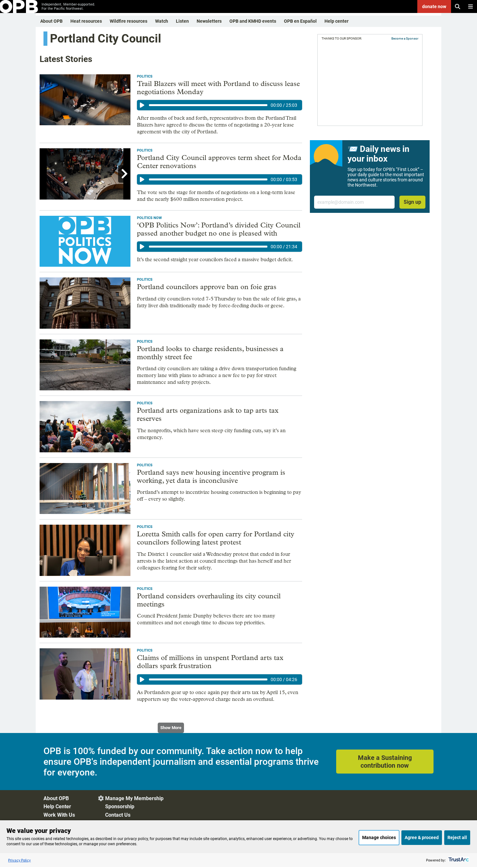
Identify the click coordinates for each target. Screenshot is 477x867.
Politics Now (149, 218)
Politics (145, 76)
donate (434, 6)
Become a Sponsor (404, 38)
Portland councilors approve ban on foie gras (206, 287)
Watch (161, 21)
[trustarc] (458, 860)
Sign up (412, 202)
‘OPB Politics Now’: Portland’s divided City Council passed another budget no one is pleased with (218, 229)
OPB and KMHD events (252, 21)
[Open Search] (457, 6)
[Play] (142, 105)
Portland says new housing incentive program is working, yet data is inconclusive (211, 476)
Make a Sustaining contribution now (385, 761)
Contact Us (117, 815)
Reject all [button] (457, 837)
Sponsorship (119, 806)
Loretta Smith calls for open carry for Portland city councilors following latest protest (215, 538)
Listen (182, 21)
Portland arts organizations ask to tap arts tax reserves (207, 414)
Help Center (57, 806)
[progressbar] (208, 105)
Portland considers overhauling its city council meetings (209, 600)
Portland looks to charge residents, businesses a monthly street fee (210, 353)
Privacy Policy (19, 860)
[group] (219, 105)
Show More (170, 727)
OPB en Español (300, 21)
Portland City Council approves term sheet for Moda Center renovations (219, 161)
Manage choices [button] (379, 837)
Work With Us (59, 815)
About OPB (51, 21)
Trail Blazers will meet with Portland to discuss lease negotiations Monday (218, 87)
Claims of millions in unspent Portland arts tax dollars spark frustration (210, 661)
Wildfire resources (128, 21)
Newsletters (209, 21)
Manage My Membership (134, 798)
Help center (336, 21)
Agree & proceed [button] (422, 837)
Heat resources (86, 21)
